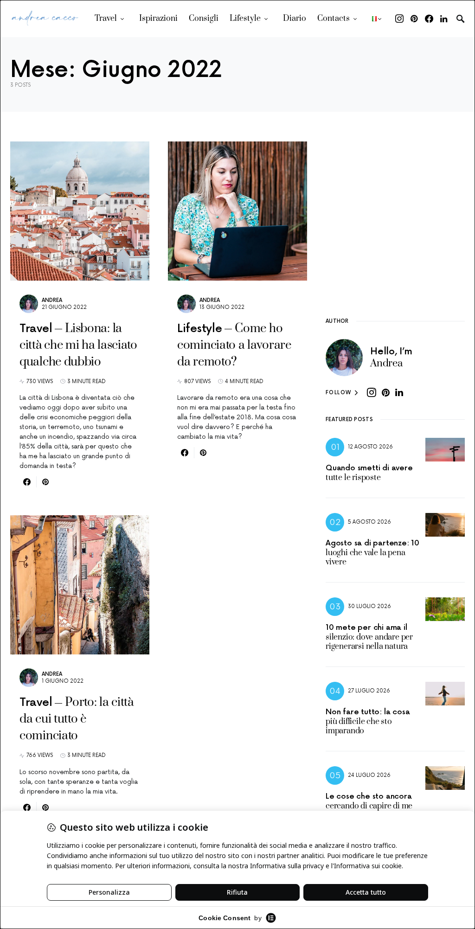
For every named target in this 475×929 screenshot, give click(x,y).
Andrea (52, 300)
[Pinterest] (414, 18)
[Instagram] (399, 18)
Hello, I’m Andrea (391, 358)
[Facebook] (429, 18)
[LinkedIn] (443, 18)
